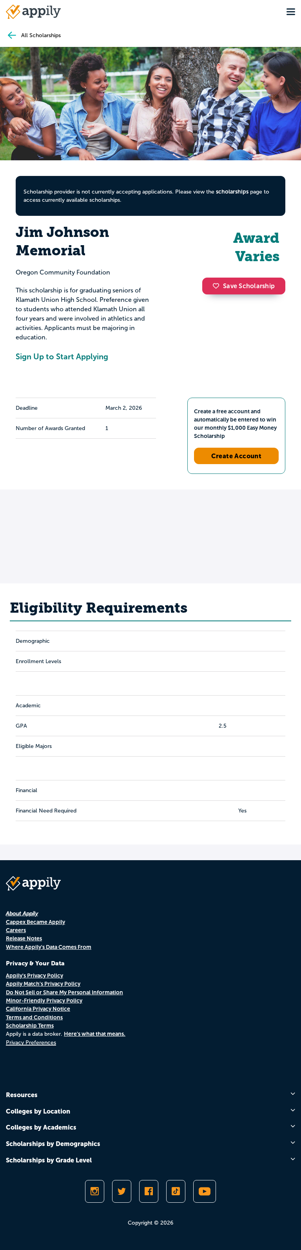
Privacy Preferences (31, 1043)
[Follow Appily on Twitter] (121, 1191)
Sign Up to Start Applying (62, 356)
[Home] (33, 11)
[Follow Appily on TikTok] (175, 1191)
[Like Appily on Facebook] (148, 1191)
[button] (218, 286)
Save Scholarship (249, 286)
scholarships (232, 191)
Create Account (236, 455)
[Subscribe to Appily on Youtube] (204, 1191)
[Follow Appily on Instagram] (94, 1191)
